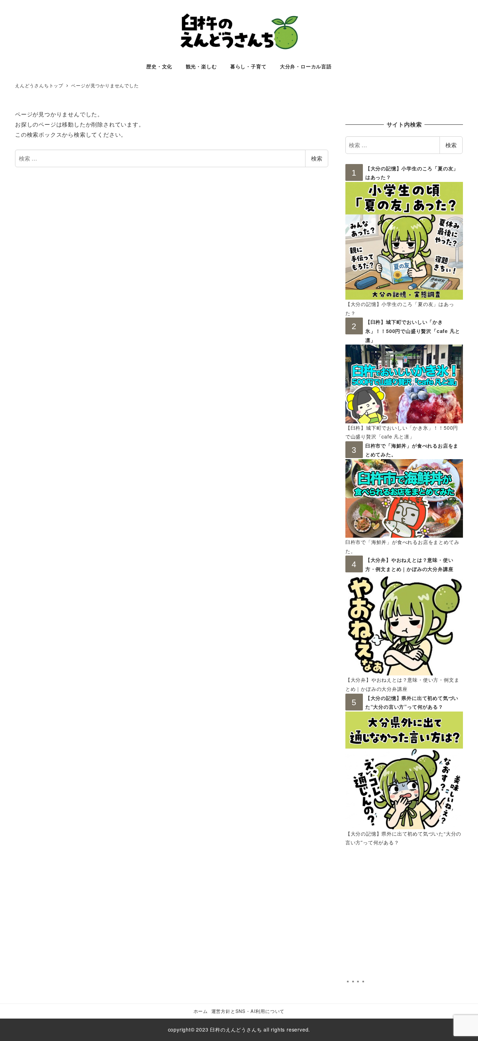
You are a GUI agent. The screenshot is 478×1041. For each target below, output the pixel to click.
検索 (316, 158)
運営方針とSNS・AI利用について (248, 1011)
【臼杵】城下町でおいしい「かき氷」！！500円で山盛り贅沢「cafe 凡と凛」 (412, 330)
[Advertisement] (404, 917)
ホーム (201, 1011)
